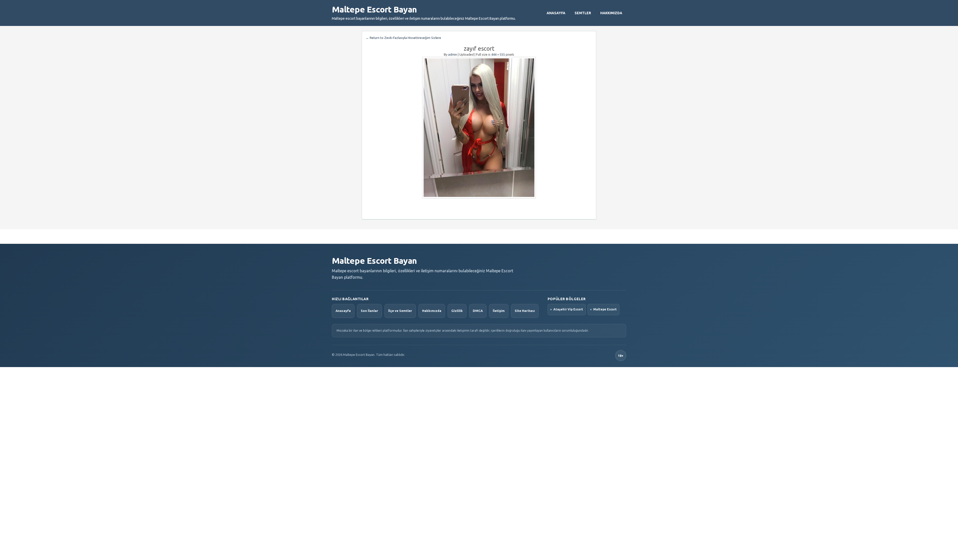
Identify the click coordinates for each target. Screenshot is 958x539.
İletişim (499, 310)
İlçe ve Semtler (400, 310)
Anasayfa (556, 13)
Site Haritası (525, 310)
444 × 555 (498, 54)
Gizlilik (457, 310)
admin (452, 54)
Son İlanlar (369, 310)
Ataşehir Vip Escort (568, 309)
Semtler (583, 13)
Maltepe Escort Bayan (374, 9)
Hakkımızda (611, 13)
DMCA (478, 310)
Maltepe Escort (605, 309)
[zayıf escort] (479, 127)
